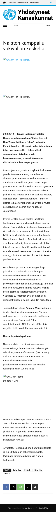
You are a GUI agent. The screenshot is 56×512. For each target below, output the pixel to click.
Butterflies (17, 470)
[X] (13, 487)
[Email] (28, 487)
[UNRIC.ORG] (28, 14)
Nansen (7, 474)
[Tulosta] (35, 487)
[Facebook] (6, 487)
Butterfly (27, 470)
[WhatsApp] (20, 487)
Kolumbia (38, 470)
